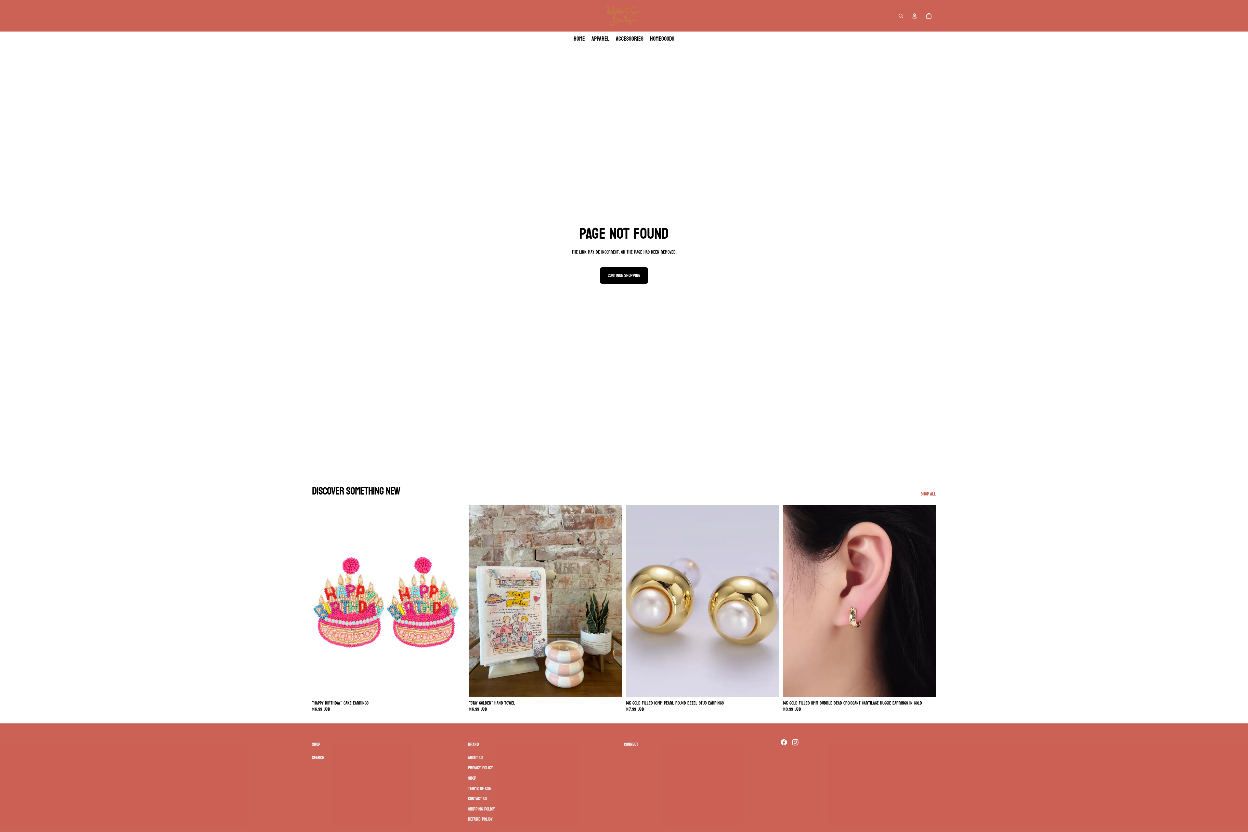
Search (318, 758)
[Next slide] (455, 601)
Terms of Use (479, 789)
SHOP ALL (928, 494)
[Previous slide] (322, 601)
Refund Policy (480, 819)
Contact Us (477, 799)
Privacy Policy (480, 768)
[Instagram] (795, 742)
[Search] (901, 16)
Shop (472, 778)
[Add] (455, 687)
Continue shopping (624, 275)
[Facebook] (784, 742)
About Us (475, 758)
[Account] (914, 16)
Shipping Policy (481, 809)
